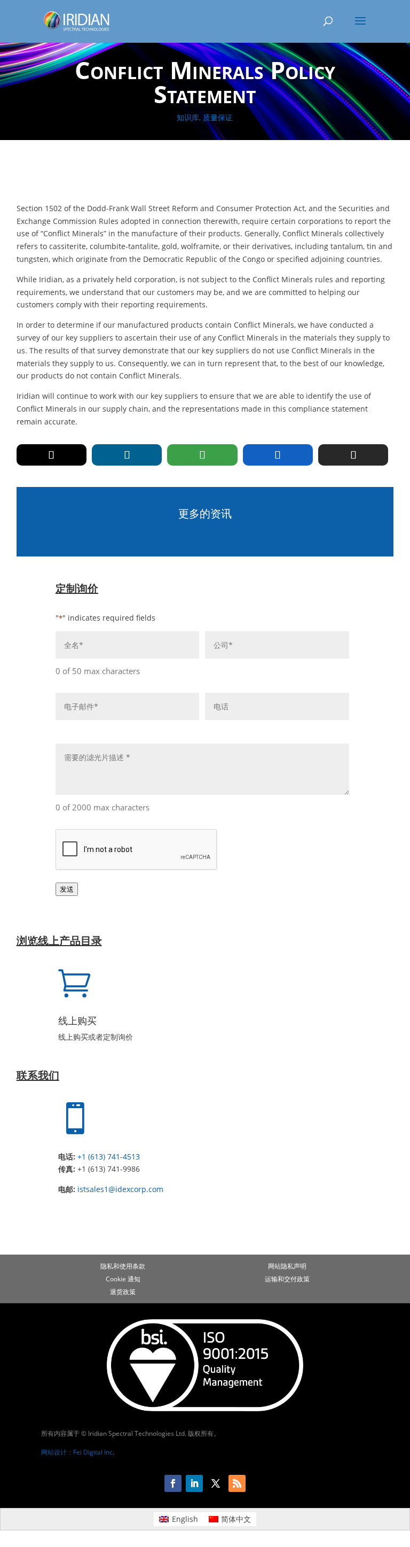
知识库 (188, 117)
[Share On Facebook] (278, 455)
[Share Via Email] (353, 455)
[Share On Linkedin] (127, 455)
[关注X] (215, 1483)
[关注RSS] (237, 1483)
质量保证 (218, 117)
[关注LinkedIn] (194, 1483)
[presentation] (137, 850)
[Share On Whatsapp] (202, 455)
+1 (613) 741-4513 (108, 1156)
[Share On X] (51, 455)
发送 (67, 889)
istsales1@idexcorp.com (120, 1189)
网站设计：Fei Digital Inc (77, 1452)
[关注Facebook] (173, 1483)
